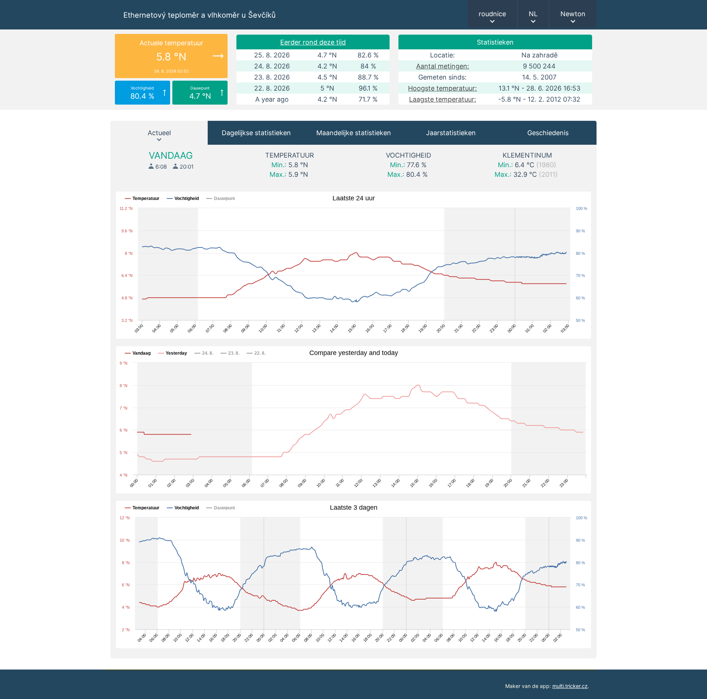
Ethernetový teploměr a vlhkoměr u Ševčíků (199, 15)
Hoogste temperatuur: (442, 88)
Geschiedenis (548, 133)
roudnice (492, 14)
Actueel (159, 133)
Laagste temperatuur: (442, 99)
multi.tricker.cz (570, 686)
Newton (572, 14)
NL (533, 14)
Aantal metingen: (442, 66)
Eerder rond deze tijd (313, 42)
